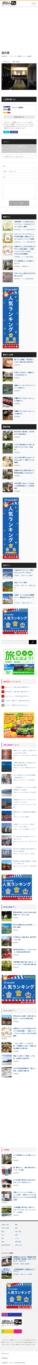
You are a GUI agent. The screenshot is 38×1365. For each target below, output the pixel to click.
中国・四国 (18, 1231)
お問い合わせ (18, 1245)
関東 (16, 1224)
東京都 (31, 278)
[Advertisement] (19, 26)
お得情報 (23, 266)
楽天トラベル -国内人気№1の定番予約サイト (18, 687)
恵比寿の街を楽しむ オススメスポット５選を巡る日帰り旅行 (24, 951)
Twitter (6, 132)
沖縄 (16, 1235)
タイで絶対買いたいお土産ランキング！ (24, 262)
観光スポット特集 (30, 755)
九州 (3, 1235)
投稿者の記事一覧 (19, 117)
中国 (35, 792)
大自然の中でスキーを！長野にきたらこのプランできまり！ (24, 571)
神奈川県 (32, 229)
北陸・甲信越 (5, 1228)
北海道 (23, 603)
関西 (3, 1231)
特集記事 (27, 816)
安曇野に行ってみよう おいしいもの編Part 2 (24, 399)
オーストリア (33, 829)
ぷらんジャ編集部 (26, 56)
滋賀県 (22, 1264)
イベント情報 (25, 229)
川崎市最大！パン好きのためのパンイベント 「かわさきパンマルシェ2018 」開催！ (24, 224)
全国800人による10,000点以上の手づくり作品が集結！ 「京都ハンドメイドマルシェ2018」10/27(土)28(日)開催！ (24, 250)
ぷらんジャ (12, 1362)
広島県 (34, 866)
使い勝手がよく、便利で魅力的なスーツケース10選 (24, 1169)
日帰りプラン (24, 585)
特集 (3, 1241)
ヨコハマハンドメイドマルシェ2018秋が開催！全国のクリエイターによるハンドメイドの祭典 (24, 236)
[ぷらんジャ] (9, 3)
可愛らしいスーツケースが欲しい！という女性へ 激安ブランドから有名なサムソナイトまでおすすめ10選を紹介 (24, 1196)
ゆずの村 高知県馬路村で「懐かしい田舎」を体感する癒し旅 (24, 1069)
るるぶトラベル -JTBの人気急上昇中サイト (17, 696)
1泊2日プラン (24, 575)
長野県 (31, 575)
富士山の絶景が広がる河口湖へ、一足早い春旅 (24, 926)
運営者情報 (5, 1358)
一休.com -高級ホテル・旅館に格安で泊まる (17, 700)
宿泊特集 (27, 1264)
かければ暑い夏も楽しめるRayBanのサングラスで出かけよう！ (24, 1181)
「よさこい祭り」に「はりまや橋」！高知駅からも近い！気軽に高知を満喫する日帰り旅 (24, 1046)
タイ (28, 266)
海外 (3, 1238)
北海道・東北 (5, 1224)
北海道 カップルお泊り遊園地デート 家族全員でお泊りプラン (24, 597)
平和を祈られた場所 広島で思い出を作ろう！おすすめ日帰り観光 (24, 1017)
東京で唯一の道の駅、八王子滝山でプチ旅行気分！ (24, 433)
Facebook (13, 132)
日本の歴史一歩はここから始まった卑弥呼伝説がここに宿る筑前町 (24, 486)
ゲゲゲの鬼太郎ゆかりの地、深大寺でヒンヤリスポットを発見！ (24, 447)
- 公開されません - (10, 171)
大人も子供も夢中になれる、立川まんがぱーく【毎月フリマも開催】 (24, 460)
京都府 (31, 257)
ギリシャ (27, 841)
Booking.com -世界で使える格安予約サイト (17, 691)
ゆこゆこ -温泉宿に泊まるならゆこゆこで (17, 705)
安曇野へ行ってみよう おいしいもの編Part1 (24, 412)
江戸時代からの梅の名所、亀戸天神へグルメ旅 (24, 938)
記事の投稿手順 (6, 1245)
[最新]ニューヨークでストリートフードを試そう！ (24, 387)
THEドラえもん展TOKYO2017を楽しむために (24, 275)
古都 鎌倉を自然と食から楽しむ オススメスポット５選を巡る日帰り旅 (24, 963)
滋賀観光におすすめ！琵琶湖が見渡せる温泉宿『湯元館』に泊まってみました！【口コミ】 (24, 1259)
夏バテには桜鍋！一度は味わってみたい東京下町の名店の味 (24, 361)
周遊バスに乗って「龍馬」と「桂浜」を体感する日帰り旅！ (23, 1057)
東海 (16, 1228)
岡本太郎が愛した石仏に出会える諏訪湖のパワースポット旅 (24, 914)
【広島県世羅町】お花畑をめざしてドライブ (24, 1270)
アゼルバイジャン (29, 804)
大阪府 (30, 585)
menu (34, 3)
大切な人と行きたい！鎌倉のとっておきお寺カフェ (24, 374)
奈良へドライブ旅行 (20, 582)
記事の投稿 (18, 1241)
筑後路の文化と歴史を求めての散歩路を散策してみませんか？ (24, 472)
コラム (17, 1238)
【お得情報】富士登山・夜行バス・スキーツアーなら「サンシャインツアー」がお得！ (24, 1209)
